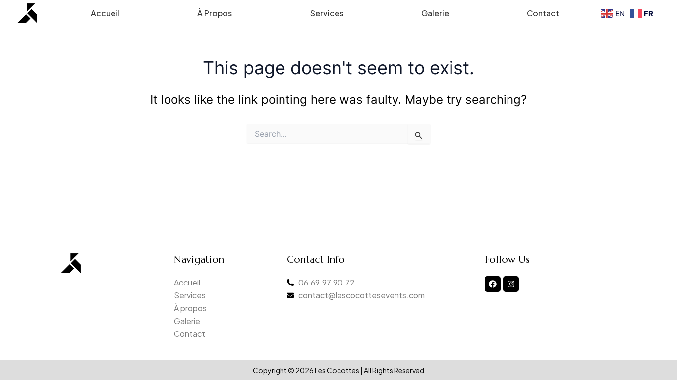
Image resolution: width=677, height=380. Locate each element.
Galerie (435, 13)
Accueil (105, 13)
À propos (214, 13)
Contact (543, 13)
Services (326, 13)
